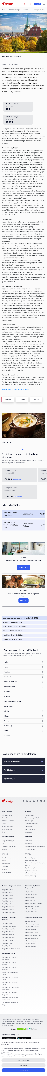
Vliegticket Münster (8, 934)
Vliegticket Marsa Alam (32, 938)
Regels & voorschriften (9, 846)
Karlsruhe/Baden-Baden (12, 701)
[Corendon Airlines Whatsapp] (44, 801)
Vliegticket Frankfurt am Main (11, 948)
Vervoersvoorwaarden (8, 1021)
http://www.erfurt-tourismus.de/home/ (15, 389)
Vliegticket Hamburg (8, 946)
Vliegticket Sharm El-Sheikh (33, 935)
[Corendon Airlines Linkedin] (37, 801)
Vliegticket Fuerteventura (33, 909)
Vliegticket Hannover (8, 937)
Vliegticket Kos (29, 897)
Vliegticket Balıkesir (8, 909)
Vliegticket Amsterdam (32, 926)
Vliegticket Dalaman (8, 904)
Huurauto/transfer (7, 829)
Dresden (6, 672)
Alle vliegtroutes (30, 829)
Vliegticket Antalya (7, 889)
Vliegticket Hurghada (31, 932)
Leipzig (6, 711)
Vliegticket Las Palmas (32, 906)
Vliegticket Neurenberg (9, 926)
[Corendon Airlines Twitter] (27, 801)
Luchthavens (29, 826)
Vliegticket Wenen (30, 946)
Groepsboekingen (7, 826)
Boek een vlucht (7, 815)
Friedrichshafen (9, 686)
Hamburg (6, 691)
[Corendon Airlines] (7, 3)
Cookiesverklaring (30, 868)
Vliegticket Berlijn (7, 943)
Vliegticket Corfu (30, 900)
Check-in (37, 4)
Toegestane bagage (8, 840)
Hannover (6, 696)
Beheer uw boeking (8, 820)
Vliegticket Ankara (7, 898)
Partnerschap (29, 840)
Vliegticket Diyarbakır (8, 906)
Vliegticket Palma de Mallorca (34, 903)
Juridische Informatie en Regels (11, 1019)
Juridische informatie (23, 1021)
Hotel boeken (23, 567)
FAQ (3, 843)
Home (3, 9)
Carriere (4, 869)
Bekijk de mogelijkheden (32, 818)
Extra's (4, 823)
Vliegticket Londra (30, 921)
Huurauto (23, 600)
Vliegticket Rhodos (31, 894)
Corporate (5, 866)
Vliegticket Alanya (7, 895)
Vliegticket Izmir (7, 892)
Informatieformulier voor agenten (35, 846)
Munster (6, 721)
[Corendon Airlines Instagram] (23, 801)
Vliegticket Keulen (7, 923)
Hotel (3, 832)
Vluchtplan (28, 832)
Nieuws (4, 860)
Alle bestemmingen (14, 9)
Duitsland (26, 9)
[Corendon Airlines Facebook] (34, 801)
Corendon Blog (6, 872)
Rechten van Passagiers (30, 1019)
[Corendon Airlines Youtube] (30, 801)
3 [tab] (24, 50)
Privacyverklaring (30, 875)
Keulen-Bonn (7, 706)
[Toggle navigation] (44, 4)
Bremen (6, 667)
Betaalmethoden (30, 849)
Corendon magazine (31, 823)
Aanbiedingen (10, 770)
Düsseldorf (7, 677)
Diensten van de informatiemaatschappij (28, 1023)
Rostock (6, 731)
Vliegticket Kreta (30, 892)
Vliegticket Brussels (31, 943)
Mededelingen (6, 863)
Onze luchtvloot (6, 858)
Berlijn (5, 662)
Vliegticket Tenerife (31, 911)
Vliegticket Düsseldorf (8, 929)
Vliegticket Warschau (31, 941)
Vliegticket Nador (30, 929)
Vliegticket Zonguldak (8, 912)
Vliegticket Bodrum (7, 901)
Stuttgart (6, 735)
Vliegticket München (8, 931)
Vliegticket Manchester (32, 924)
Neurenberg (7, 726)
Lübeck (6, 716)
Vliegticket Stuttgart (8, 940)
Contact (4, 849)
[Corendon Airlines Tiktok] (41, 801)
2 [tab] (23, 50)
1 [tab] (22, 449)
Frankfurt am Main (10, 682)
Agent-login (28, 843)
